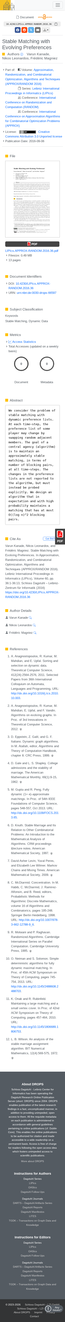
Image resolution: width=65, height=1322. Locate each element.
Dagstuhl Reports (32, 1207)
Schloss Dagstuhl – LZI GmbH (42, 1304)
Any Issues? (57, 1308)
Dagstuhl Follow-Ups (32, 1191)
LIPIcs (32, 1183)
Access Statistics (24, 342)
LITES (32, 1216)
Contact (34, 1316)
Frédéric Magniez (44, 58)
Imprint (38, 1312)
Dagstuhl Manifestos (32, 1211)
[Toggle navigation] (58, 5)
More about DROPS (32, 1161)
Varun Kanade (38, 54)
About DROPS (22, 1312)
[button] (46, 30)
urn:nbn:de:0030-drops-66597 (36, 293)
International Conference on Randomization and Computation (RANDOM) (30, 102)
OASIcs (32, 1187)
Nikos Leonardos (15, 58)
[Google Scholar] (20, 729)
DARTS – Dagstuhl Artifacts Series (32, 1203)
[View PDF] (32, 199)
